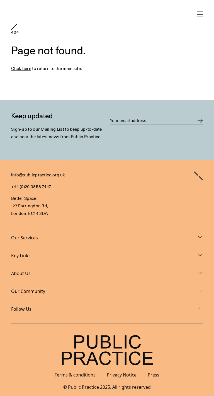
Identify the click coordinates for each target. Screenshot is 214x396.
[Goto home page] (14, 27)
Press (153, 375)
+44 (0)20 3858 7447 (31, 186)
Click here (21, 68)
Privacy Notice (122, 375)
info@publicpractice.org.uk (38, 175)
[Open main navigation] (200, 14)
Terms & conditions (75, 375)
